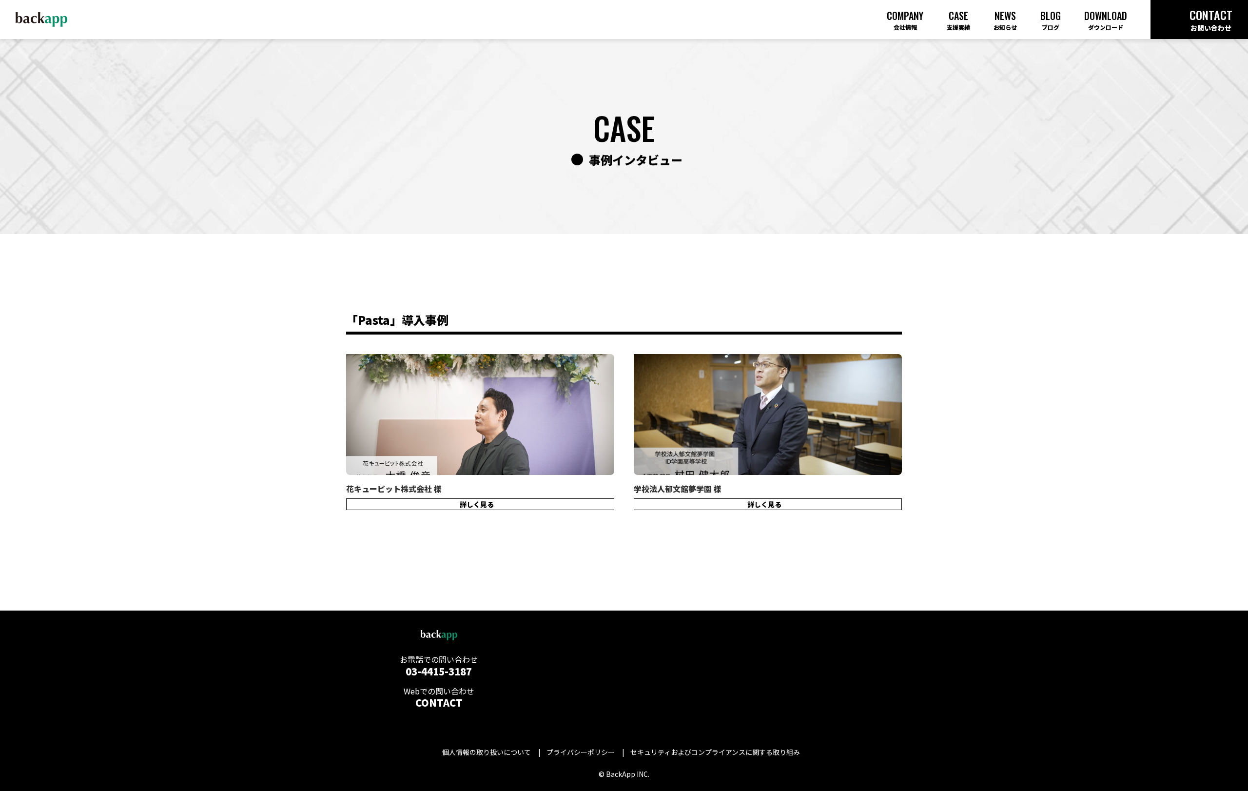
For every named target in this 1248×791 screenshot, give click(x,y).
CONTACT (439, 702)
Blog (1050, 19)
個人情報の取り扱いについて (486, 752)
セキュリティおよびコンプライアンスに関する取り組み (715, 752)
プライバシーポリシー (580, 752)
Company (905, 19)
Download (1105, 19)
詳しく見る (477, 504)
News (1005, 19)
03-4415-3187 (439, 671)
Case (958, 19)
